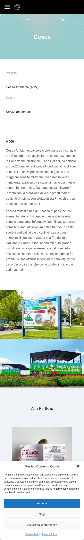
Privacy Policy (49, 534)
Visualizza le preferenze (42, 524)
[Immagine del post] (46, 457)
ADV (42, 26)
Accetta (42, 503)
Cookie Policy (32, 534)
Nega (42, 514)
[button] (78, 466)
